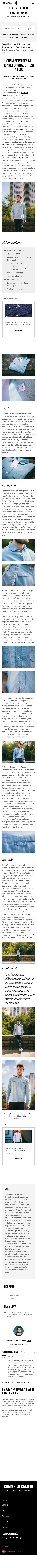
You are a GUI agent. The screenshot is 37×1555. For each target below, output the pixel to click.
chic (21, 129)
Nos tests (13, 44)
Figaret (22, 157)
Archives (5, 1521)
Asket (15, 1116)
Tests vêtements (8, 47)
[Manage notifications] (3, 1551)
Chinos (18, 38)
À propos (5, 1499)
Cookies (19, 1551)
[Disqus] (18, 1450)
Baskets (5, 34)
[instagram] (13, 8)
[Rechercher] (31, 28)
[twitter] (20, 8)
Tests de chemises (23, 47)
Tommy (29, 1340)
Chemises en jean (22, 1383)
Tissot (21, 1118)
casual (5, 124)
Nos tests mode (24, 44)
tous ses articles (20, 1344)
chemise (8, 85)
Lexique (5, 1527)
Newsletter (11, 2)
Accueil (5, 44)
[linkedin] (27, 8)
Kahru (26, 1116)
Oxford (22, 121)
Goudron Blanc (27, 1114)
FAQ (3, 1510)
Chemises (23, 34)
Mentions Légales (8, 1551)
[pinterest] (17, 8)
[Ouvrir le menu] (33, 3)
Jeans (11, 38)
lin (3, 152)
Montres (25, 38)
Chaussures (14, 34)
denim (5, 144)
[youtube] (24, 8)
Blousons (31, 34)
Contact (5, 1504)
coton (15, 150)
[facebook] (10, 8)
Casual (8, 1383)
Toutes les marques (28, 1352)
